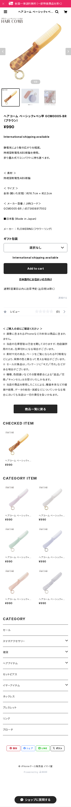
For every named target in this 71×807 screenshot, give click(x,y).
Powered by (31, 772)
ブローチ (8, 729)
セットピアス (10, 674)
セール (7, 630)
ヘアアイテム (10, 663)
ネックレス (9, 696)
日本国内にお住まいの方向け (35, 279)
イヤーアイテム (11, 685)
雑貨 (5, 652)
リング (6, 718)
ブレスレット (10, 707)
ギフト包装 (11, 239)
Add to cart (35, 268)
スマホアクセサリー (14, 641)
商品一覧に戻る (35, 409)
